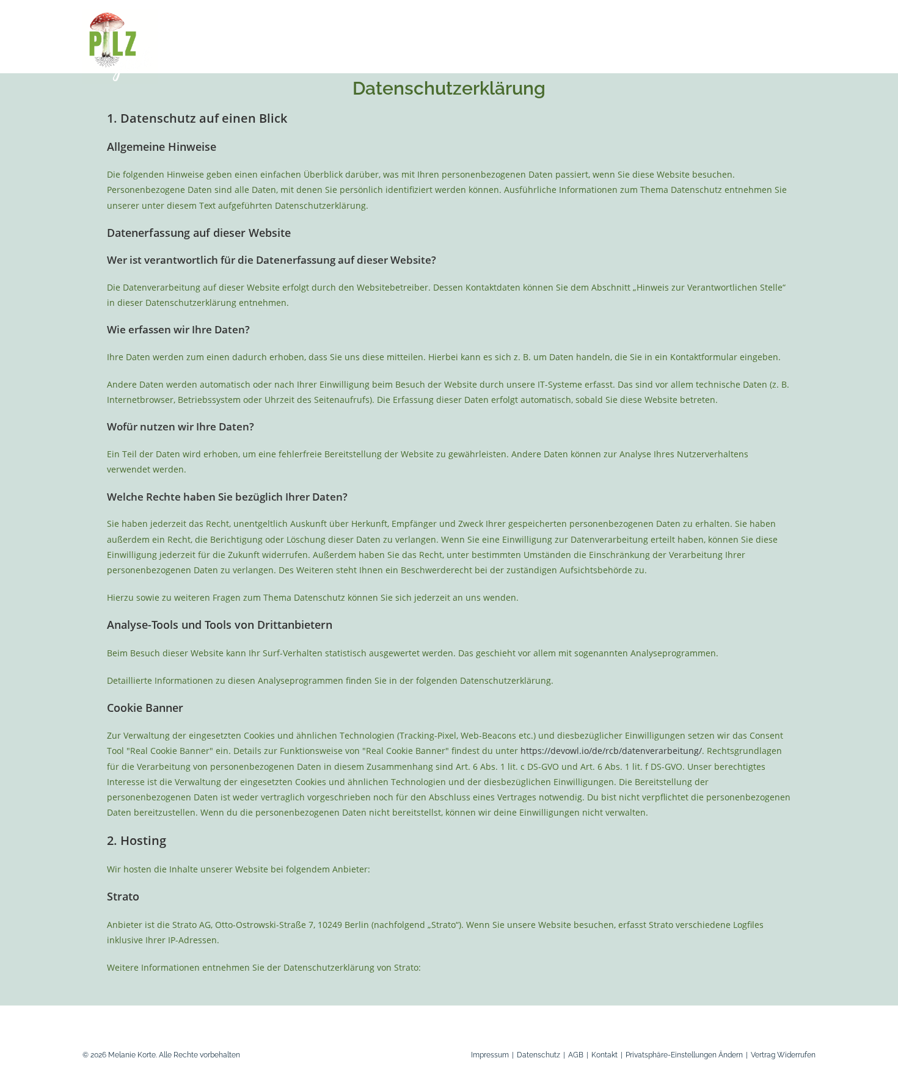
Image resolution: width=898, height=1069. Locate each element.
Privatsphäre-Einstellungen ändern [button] (684, 1055)
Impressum (490, 1055)
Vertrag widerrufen (783, 1055)
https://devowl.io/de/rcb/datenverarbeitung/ (611, 750)
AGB (575, 1055)
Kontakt (604, 1055)
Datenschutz (538, 1055)
